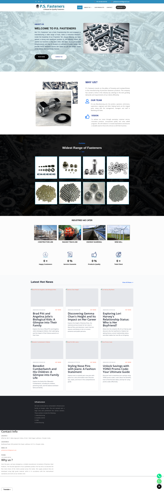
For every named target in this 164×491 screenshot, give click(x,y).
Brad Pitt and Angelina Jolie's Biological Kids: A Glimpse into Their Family (45, 319)
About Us (87, 7)
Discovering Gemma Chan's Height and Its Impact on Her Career (82, 316)
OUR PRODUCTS (99, 7)
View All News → (127, 282)
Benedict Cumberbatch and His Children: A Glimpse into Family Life (46, 372)
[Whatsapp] (159, 481)
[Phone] (159, 476)
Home (80, 7)
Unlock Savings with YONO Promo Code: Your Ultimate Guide (116, 369)
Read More (41, 56)
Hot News (58, 309)
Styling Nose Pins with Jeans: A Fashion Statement (82, 369)
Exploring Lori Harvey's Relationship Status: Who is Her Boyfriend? (116, 319)
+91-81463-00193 (101, 1)
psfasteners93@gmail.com (121, 1)
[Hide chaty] (159, 486)
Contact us (58, 56)
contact (109, 7)
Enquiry (120, 7)
